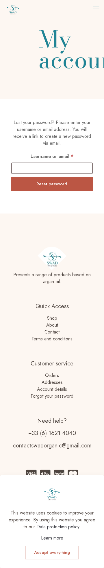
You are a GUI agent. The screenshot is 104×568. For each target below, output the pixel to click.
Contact (52, 332)
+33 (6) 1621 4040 (52, 433)
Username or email (61, 156)
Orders (52, 375)
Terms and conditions (52, 339)
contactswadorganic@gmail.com (52, 445)
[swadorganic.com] (13, 8)
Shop (52, 318)
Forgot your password (52, 396)
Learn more (52, 538)
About (52, 325)
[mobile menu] (96, 9)
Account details (52, 389)
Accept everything (52, 552)
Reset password (51, 184)
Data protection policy (57, 526)
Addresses (52, 382)
